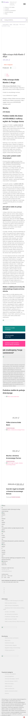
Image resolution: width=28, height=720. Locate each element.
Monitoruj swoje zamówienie (11, 638)
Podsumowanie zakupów (11, 645)
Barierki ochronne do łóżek (11, 691)
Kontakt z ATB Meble (10, 611)
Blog (6, 13)
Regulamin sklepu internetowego (12, 647)
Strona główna (6, 24)
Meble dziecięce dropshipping (11, 605)
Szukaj (24, 19)
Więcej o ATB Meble (10, 7)
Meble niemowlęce (15, 100)
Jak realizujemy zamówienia (11, 614)
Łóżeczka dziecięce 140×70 (11, 681)
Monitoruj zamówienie (10, 10)
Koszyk (21, 717)
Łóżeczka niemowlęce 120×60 (12, 678)
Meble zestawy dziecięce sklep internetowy (15, 621)
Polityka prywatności (10, 650)
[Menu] (24, 4)
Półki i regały (15, 24)
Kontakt (7, 9)
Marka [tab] (7, 75)
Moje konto (7, 640)
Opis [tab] (7, 74)
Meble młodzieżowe (9, 688)
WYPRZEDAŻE (17, 102)
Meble (11, 24)
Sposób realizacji (9, 12)
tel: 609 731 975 (5, 569)
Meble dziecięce (16, 98)
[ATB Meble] (13, 68)
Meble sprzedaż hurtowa (10, 603)
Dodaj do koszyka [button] (10, 428)
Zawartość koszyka (9, 643)
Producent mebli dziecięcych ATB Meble (14, 600)
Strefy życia (10, 102)
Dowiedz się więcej (15, 497)
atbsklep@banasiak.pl (7, 571)
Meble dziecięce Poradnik (11, 619)
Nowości (7, 693)
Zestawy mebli (7, 104)
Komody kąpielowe (9, 676)
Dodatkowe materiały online (11, 616)
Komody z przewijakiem (10, 674)
